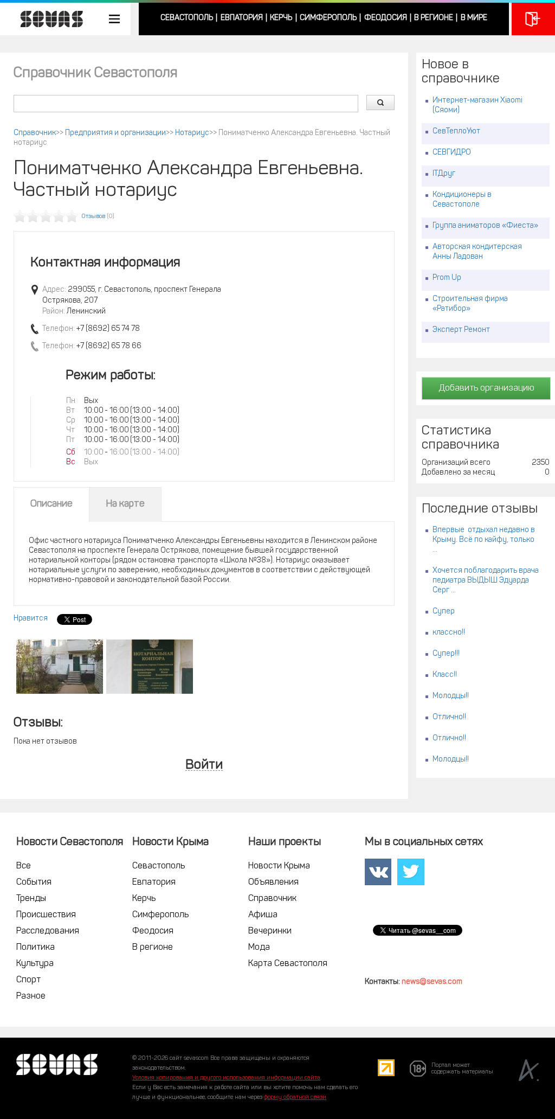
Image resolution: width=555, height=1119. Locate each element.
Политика (35, 947)
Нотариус (192, 133)
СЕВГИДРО (452, 153)
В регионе (433, 18)
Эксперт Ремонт (461, 330)
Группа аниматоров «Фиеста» (485, 226)
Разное (31, 996)
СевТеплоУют (456, 131)
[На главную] (46, 19)
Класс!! (445, 675)
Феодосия (385, 18)
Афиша (263, 915)
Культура (35, 964)
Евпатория (242, 18)
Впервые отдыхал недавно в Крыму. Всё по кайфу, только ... (484, 540)
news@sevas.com (432, 982)
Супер (444, 612)
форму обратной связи (295, 1098)
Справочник (35, 133)
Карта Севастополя (287, 964)
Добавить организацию (486, 388)
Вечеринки (270, 931)
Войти (204, 765)
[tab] (51, 504)
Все (23, 866)
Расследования (47, 931)
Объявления (273, 882)
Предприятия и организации (115, 133)
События (33, 882)
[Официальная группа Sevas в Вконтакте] (378, 872)
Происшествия (46, 915)
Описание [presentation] (51, 504)
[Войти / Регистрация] (533, 19)
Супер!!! (446, 654)
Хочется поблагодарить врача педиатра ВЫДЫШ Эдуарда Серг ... (486, 580)
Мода (259, 947)
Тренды (31, 898)
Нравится (31, 619)
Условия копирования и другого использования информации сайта (226, 1078)
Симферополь (328, 18)
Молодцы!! (451, 696)
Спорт (28, 980)
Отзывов (93, 217)
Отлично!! (449, 717)
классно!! (449, 633)
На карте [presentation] (125, 504)
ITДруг (444, 174)
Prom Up (447, 278)
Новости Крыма (279, 866)
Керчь (281, 18)
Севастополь (186, 18)
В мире (474, 18)
